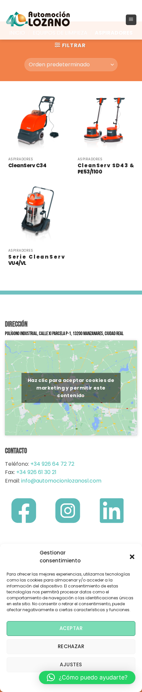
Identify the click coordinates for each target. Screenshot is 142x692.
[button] (132, 556)
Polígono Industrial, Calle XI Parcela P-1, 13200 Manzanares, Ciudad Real (64, 333)
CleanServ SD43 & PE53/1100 (106, 168)
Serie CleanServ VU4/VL (36, 260)
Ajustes (71, 664)
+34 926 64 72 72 (52, 464)
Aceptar (71, 628)
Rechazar (71, 646)
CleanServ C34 (27, 165)
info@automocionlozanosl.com (60, 481)
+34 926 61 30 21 (36, 472)
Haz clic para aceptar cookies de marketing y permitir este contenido (71, 388)
